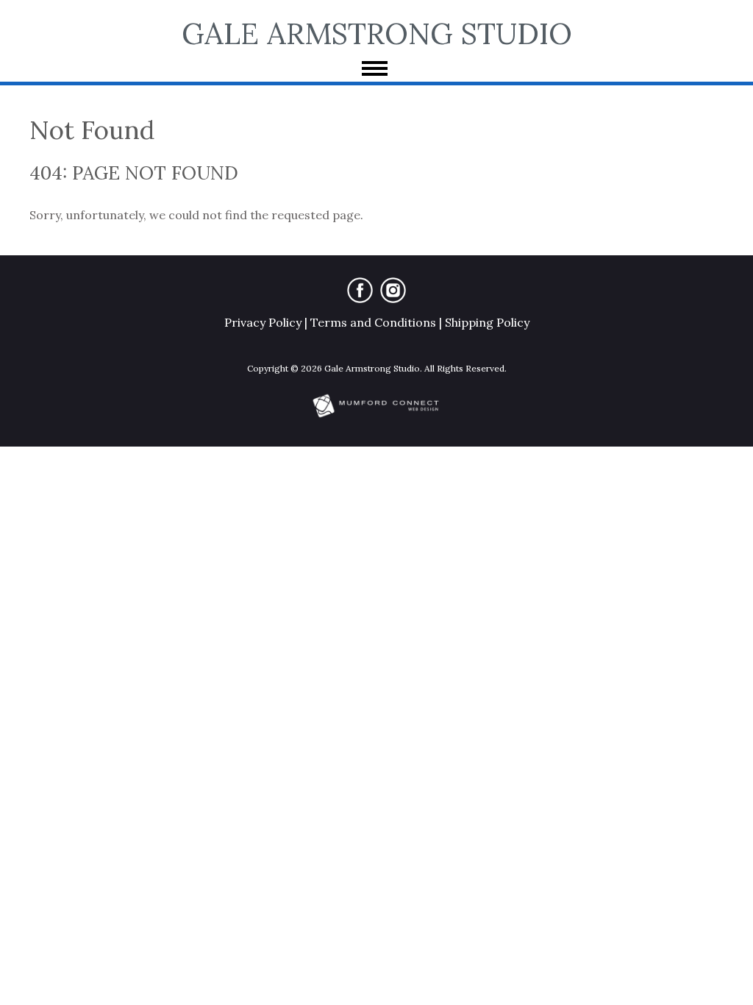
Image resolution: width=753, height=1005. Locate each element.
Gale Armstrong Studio (377, 33)
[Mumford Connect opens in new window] (376, 416)
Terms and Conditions (373, 322)
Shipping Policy (487, 322)
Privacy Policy (262, 322)
